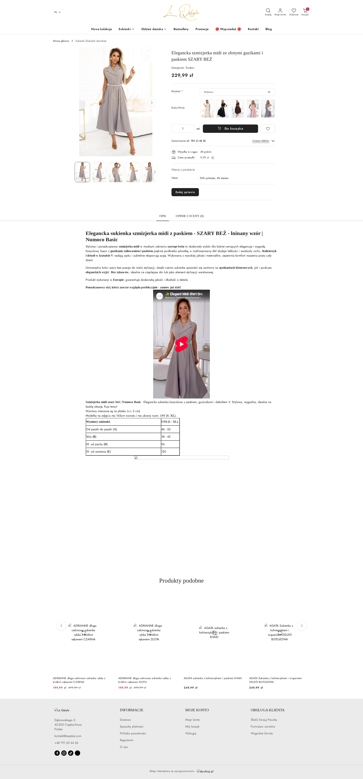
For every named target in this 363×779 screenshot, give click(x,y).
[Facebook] (57, 753)
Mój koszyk (192, 726)
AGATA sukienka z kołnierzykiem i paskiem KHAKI (147, 678)
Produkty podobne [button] (181, 580)
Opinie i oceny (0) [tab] (190, 216)
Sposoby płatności (132, 726)
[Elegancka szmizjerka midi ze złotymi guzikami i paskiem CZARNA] (222, 108)
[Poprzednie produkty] (61, 625)
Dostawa (125, 720)
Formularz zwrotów (263, 726)
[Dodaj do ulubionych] (267, 129)
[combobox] (237, 92)
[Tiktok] (70, 753)
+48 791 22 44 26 (66, 743)
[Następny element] (270, 108)
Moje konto (192, 720)
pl (55, 12)
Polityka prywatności (133, 733)
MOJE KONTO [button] (197, 710)
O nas (124, 747)
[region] (237, 108)
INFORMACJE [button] (131, 710)
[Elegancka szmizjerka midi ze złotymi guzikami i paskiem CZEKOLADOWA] (237, 108)
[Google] (77, 753)
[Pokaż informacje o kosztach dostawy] (213, 158)
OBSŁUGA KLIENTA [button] (268, 710)
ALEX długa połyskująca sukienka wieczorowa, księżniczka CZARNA (276, 680)
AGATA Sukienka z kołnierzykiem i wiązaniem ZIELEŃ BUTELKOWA (210, 680)
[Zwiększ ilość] (191, 129)
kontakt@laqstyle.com (67, 736)
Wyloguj (190, 733)
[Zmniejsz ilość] (174, 129)
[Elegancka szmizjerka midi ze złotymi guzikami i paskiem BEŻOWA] (207, 108)
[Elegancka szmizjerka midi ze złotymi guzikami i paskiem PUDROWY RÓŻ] (252, 108)
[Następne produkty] (301, 625)
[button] (151, 102)
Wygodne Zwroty (262, 733)
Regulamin (126, 740)
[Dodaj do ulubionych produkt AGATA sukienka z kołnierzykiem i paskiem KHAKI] (175, 596)
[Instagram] (64, 753)
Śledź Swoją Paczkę (264, 720)
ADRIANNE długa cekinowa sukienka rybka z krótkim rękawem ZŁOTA (79, 680)
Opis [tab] (162, 216)
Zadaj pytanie (185, 192)
